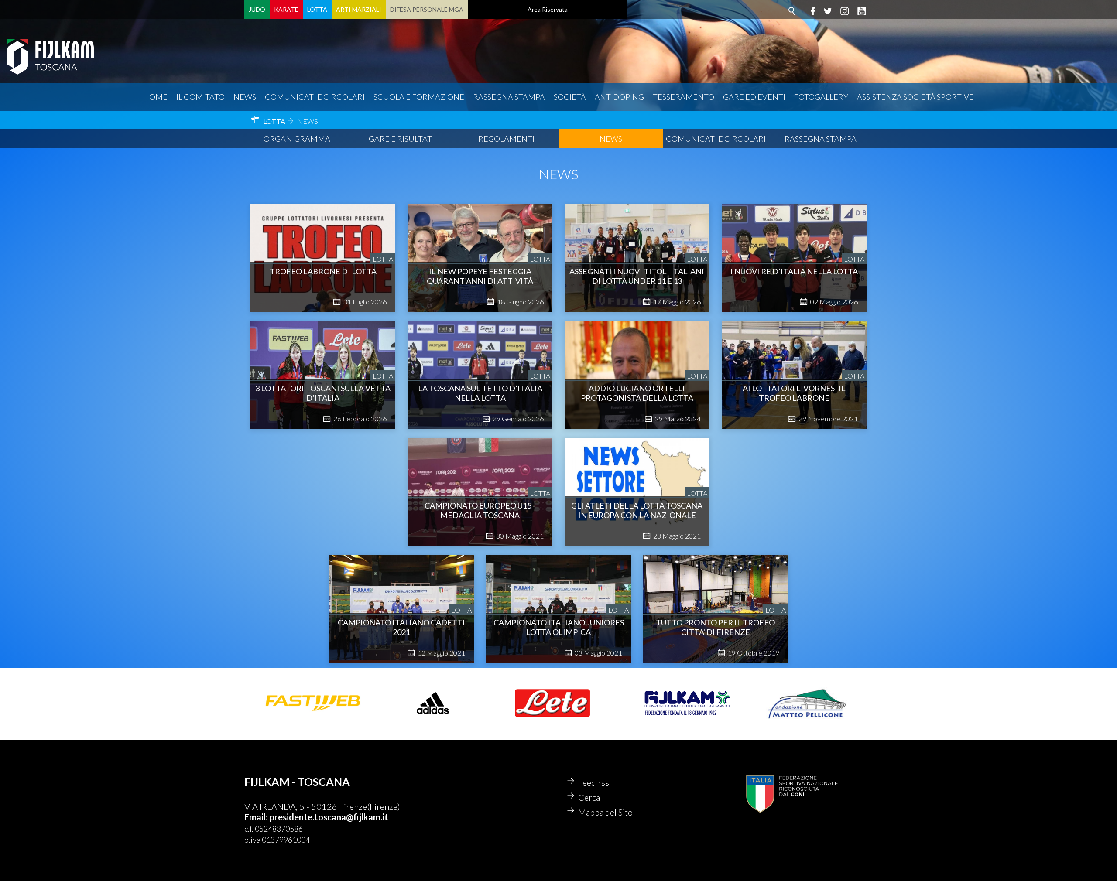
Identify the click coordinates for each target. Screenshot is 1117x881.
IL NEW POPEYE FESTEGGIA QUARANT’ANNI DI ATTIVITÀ (480, 276)
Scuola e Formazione (418, 97)
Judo (257, 9)
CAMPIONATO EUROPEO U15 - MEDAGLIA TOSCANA (480, 510)
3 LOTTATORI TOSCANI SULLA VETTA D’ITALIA (323, 393)
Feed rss (593, 782)
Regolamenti (506, 138)
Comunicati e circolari (315, 97)
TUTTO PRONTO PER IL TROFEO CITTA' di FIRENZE (715, 627)
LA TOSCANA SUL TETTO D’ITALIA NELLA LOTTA (480, 393)
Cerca (589, 797)
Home (155, 97)
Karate (286, 9)
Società (570, 97)
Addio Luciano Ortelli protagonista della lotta (637, 393)
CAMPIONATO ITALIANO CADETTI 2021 (401, 627)
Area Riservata (548, 9)
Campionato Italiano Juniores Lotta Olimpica (558, 627)
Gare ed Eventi (754, 97)
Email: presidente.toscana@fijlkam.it (316, 817)
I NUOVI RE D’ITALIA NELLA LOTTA (794, 271)
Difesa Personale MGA (426, 9)
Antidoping (619, 97)
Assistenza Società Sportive (915, 97)
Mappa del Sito (605, 812)
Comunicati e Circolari (716, 138)
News (244, 97)
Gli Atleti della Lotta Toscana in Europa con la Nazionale (636, 510)
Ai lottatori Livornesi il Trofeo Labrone (794, 393)
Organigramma (297, 138)
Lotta (317, 9)
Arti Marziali (358, 9)
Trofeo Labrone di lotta (323, 271)
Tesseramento (683, 97)
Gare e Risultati (401, 138)
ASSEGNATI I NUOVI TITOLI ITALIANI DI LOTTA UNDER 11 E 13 (636, 276)
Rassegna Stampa (509, 97)
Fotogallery (821, 97)
